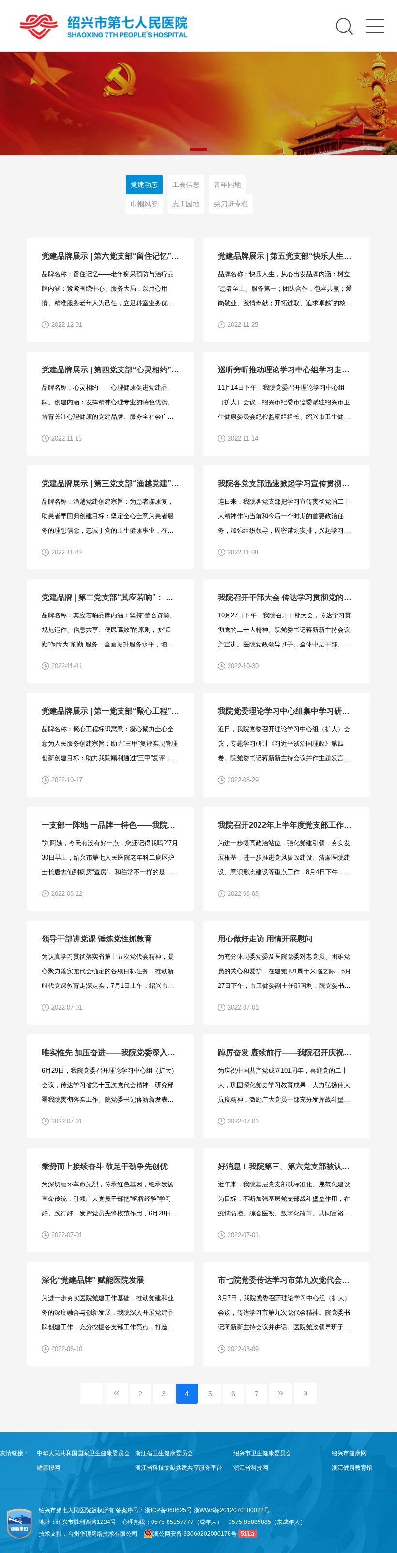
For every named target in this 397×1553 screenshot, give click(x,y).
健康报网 (48, 1467)
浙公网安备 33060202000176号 (195, 1533)
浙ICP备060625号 (169, 1510)
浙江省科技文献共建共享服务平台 (178, 1467)
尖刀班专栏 (231, 204)
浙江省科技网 (250, 1467)
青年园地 (227, 184)
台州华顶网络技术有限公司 (102, 1533)
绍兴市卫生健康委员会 (262, 1453)
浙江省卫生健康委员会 (164, 1453)
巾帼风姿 (144, 204)
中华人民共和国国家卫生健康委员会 (83, 1453)
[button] (198, 149)
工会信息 (185, 184)
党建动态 (144, 184)
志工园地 (185, 204)
